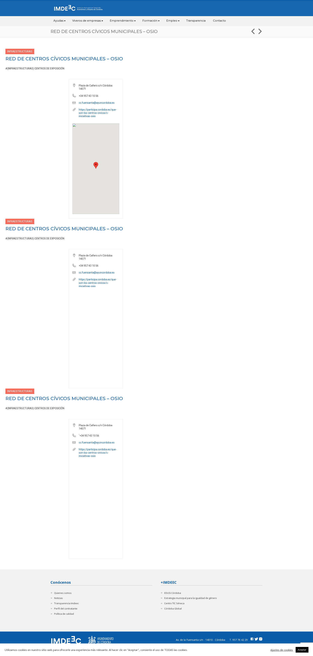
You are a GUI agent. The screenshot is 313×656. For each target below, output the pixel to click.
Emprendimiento (121, 20)
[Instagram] (260, 639)
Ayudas (58, 20)
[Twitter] (256, 639)
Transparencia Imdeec (66, 603)
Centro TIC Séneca (174, 603)
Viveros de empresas (86, 20)
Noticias (58, 598)
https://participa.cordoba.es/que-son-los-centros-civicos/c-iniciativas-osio (98, 113)
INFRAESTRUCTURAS (19, 51)
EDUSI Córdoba (172, 593)
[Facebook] (252, 639)
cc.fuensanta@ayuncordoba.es (96, 102)
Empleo (171, 20)
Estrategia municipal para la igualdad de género (190, 598)
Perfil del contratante (65, 608)
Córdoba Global (173, 608)
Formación (149, 20)
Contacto (219, 20)
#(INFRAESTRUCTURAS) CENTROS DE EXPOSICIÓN (34, 68)
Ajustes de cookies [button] (281, 649)
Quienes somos (63, 593)
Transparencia (196, 20)
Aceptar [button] (302, 649)
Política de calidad (64, 613)
